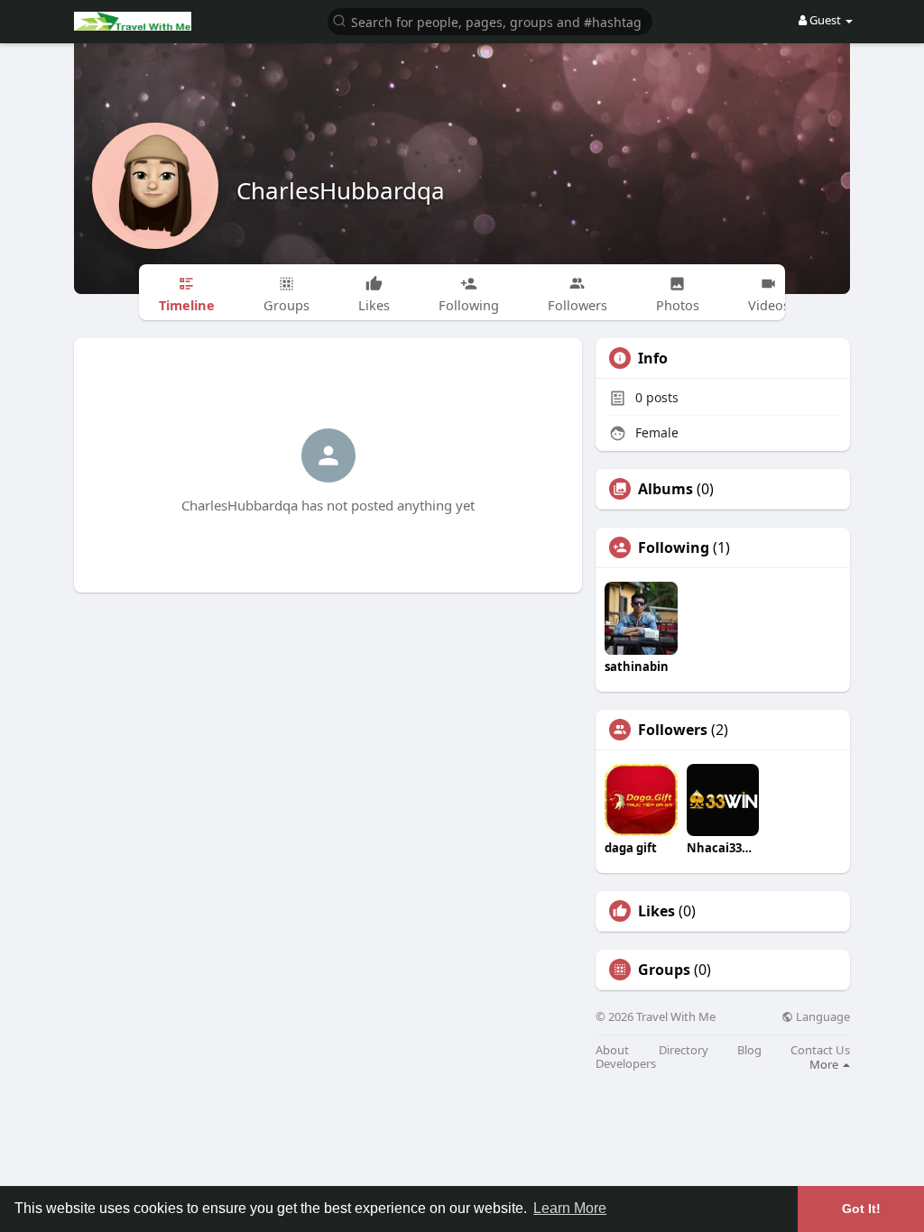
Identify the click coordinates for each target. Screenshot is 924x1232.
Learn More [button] (569, 1208)
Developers (626, 1064)
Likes (656, 911)
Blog (749, 1050)
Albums (665, 489)
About (612, 1050)
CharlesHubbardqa (340, 190)
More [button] (825, 1064)
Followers (672, 729)
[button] (490, 20)
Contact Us (820, 1050)
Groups (664, 969)
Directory (683, 1050)
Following (673, 547)
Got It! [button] (861, 1208)
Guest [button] (825, 20)
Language (821, 1017)
